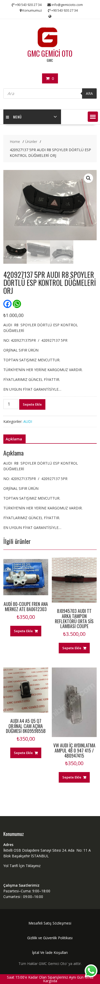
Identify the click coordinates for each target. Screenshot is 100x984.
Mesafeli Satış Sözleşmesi (49, 923)
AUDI (27, 421)
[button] (93, 117)
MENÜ (17, 116)
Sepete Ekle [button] (23, 631)
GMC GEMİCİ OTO (49, 53)
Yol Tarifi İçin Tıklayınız (22, 865)
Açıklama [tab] (14, 439)
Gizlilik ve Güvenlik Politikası (50, 937)
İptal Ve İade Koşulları (50, 952)
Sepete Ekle (32, 404)
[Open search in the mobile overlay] (50, 93)
